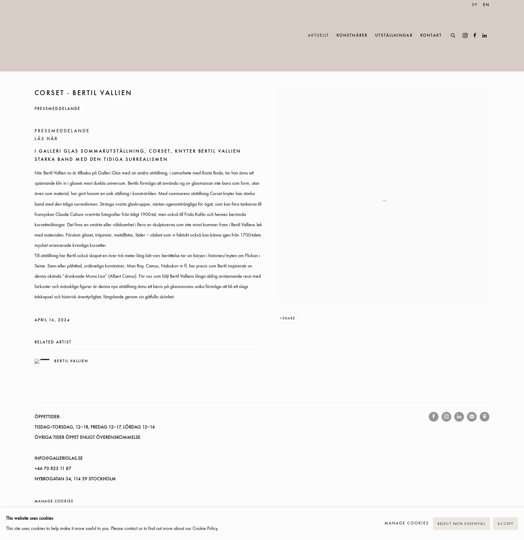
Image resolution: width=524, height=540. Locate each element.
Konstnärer (352, 36)
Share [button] (288, 318)
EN (486, 5)
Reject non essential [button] (461, 524)
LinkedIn (484, 36)
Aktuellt (318, 36)
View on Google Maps (484, 417)
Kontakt (431, 36)
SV (475, 5)
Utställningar (394, 36)
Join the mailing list (472, 417)
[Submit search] (453, 35)
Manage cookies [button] (54, 501)
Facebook (475, 36)
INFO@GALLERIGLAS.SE (59, 458)
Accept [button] (505, 524)
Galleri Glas (62, 35)
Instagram (465, 36)
